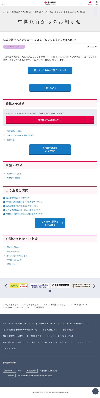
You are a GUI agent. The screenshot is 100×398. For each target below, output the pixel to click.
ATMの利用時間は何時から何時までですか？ (24, 214)
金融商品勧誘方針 (50, 330)
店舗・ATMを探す (14, 173)
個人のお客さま (13, 247)
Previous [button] (5, 286)
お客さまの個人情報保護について (74, 323)
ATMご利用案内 (13, 178)
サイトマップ (83, 342)
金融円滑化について (47, 323)
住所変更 (10, 140)
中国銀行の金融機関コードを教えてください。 (25, 202)
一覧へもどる (50, 88)
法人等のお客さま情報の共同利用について (20, 330)
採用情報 (40, 307)
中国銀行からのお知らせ (22, 12)
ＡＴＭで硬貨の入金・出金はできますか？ (23, 210)
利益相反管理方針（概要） (14, 336)
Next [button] (94, 286)
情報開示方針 (35, 336)
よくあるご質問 (9, 348)
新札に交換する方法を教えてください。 (22, 206)
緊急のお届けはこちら (50, 119)
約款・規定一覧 (33, 342)
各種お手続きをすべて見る (50, 149)
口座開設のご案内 (14, 131)
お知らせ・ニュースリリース (17, 307)
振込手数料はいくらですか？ (18, 198)
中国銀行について (14, 260)
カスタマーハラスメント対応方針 (60, 336)
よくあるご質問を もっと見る (50, 223)
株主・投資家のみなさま (17, 255)
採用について (12, 264)
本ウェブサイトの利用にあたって (58, 342)
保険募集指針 (68, 330)
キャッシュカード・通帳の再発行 (20, 135)
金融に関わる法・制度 (12, 342)
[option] (19, 286)
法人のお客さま (13, 251)
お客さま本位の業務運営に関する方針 (18, 323)
